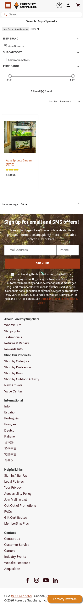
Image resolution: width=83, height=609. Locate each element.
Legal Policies (14, 482)
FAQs (8, 512)
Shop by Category (16, 361)
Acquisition (12, 569)
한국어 (9, 461)
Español (9, 412)
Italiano (9, 436)
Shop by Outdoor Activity (21, 379)
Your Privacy (13, 488)
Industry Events (15, 557)
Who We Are (12, 325)
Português (11, 418)
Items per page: (10, 204)
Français (10, 424)
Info (7, 406)
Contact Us (12, 539)
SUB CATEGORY (12, 52)
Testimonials (13, 337)
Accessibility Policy (17, 494)
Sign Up (42, 263)
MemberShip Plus (16, 524)
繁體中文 (10, 454)
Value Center (13, 391)
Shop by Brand (14, 373)
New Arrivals (13, 385)
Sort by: (53, 101)
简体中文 (10, 448)
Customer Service (16, 545)
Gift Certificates (15, 518)
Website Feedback (17, 563)
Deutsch (10, 431)
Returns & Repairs (17, 343)
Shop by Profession (17, 367)
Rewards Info (13, 349)
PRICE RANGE (11, 66)
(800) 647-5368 (21, 596)
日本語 (9, 442)
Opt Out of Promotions (20, 506)
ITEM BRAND (10, 38)
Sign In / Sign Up (15, 476)
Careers (9, 551)
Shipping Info (13, 331)
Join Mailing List (15, 500)
